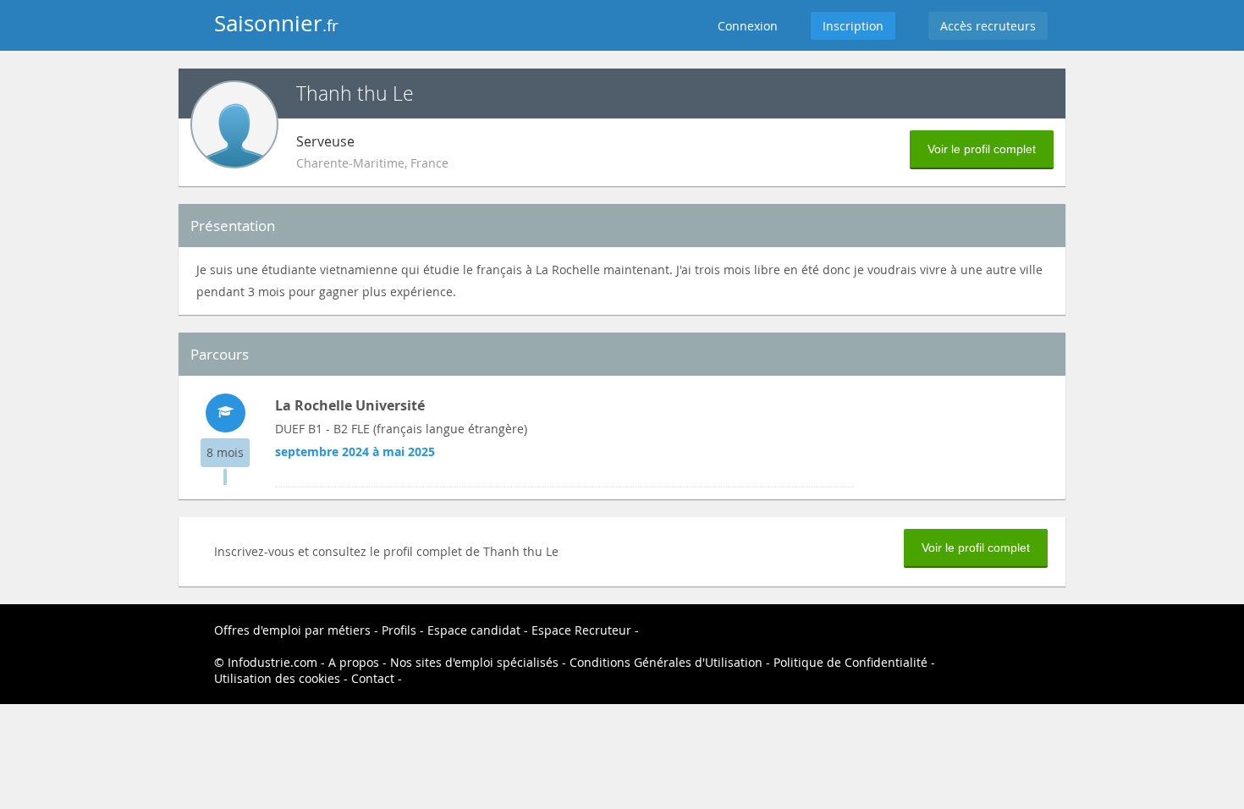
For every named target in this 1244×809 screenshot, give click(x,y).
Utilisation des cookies (277, 678)
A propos (353, 662)
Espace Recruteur (581, 630)
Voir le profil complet (981, 149)
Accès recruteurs (988, 26)
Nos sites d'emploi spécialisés (474, 662)
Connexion (748, 26)
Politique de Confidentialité (850, 662)
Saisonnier (276, 23)
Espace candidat (473, 630)
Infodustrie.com (272, 662)
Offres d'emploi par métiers (292, 630)
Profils (399, 630)
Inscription (853, 26)
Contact (372, 678)
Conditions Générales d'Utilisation (666, 662)
